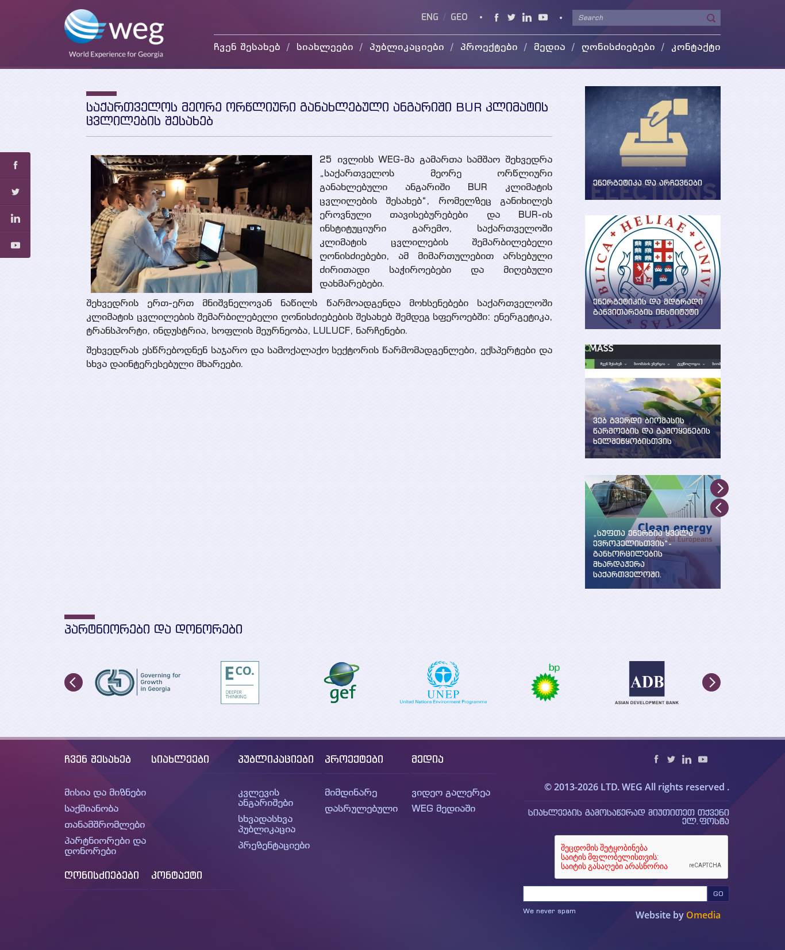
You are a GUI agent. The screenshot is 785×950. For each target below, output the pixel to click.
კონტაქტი (696, 46)
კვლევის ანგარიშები (265, 797)
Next (719, 488)
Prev (719, 508)
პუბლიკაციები (276, 759)
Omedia (703, 915)
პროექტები (354, 759)
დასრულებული (361, 808)
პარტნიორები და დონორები (105, 845)
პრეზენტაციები (274, 845)
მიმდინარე (351, 792)
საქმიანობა (91, 808)
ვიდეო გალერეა (450, 792)
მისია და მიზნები (105, 792)
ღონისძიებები (618, 46)
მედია (427, 759)
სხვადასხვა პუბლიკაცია (266, 824)
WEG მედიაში (443, 808)
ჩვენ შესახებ (97, 759)
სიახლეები (180, 759)
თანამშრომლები (104, 824)
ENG (431, 17)
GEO (459, 17)
